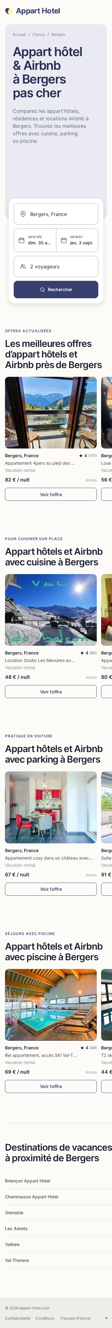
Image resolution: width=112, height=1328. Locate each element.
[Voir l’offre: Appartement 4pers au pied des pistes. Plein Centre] (51, 412)
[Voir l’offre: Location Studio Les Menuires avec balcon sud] (51, 610)
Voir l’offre (51, 494)
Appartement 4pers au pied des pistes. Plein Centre (57, 463)
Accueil (19, 34)
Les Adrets (16, 1228)
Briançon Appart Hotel (27, 1180)
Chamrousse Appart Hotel (31, 1196)
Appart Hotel (38, 11)
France (39, 34)
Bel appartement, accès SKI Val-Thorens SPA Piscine (58, 1055)
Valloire (12, 1244)
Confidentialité (17, 1318)
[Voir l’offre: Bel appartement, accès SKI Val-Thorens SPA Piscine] (51, 1005)
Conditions (44, 1318)
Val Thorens (17, 1260)
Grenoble (14, 1212)
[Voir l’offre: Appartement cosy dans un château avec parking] (51, 807)
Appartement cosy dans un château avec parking (55, 858)
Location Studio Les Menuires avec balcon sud (52, 660)
